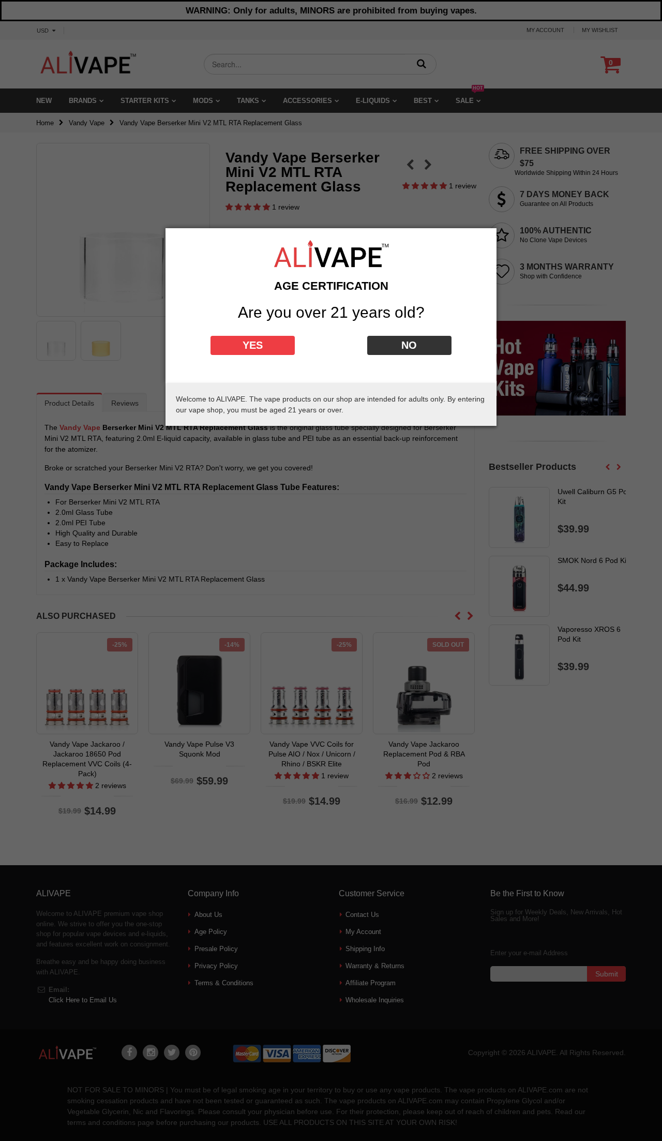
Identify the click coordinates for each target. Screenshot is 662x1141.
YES (253, 345)
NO (409, 345)
